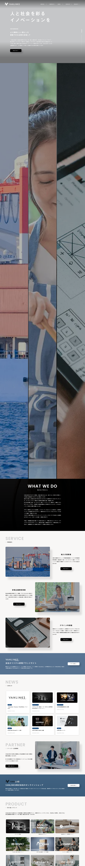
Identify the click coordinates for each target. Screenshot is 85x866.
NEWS (59, 4)
